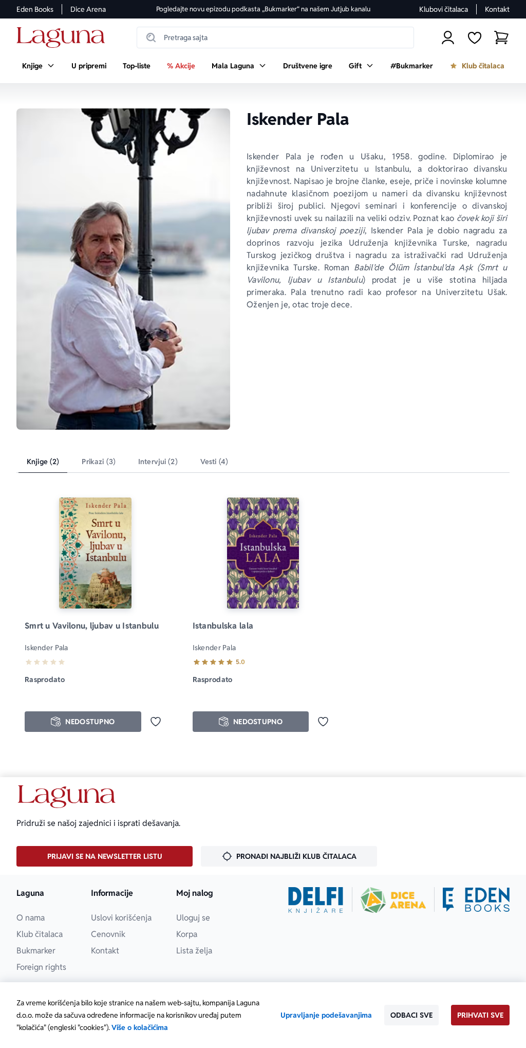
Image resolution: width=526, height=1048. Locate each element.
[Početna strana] (63, 37)
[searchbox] (275, 37)
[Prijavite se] (448, 37)
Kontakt (497, 9)
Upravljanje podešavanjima (326, 1015)
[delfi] (316, 900)
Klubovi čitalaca (443, 9)
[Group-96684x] (476, 900)
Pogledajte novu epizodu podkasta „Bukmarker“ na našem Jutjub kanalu (263, 9)
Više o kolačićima (139, 1027)
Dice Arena (88, 9)
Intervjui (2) (158, 461)
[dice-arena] (393, 900)
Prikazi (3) (99, 461)
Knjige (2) (43, 461)
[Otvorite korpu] (501, 37)
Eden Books (34, 9)
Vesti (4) (214, 461)
